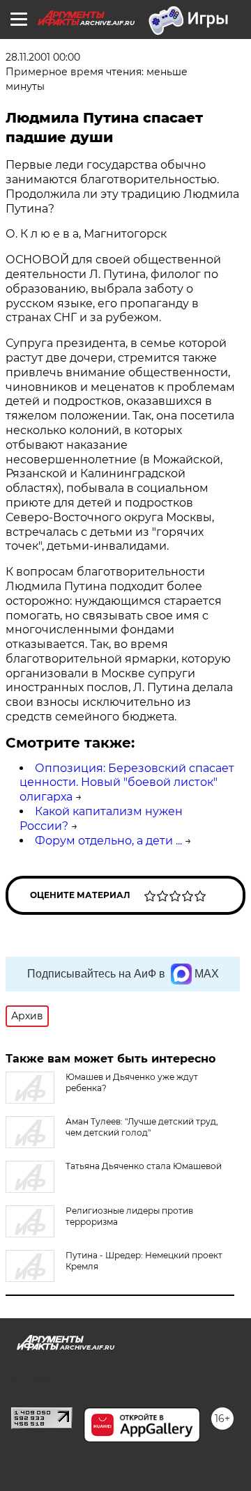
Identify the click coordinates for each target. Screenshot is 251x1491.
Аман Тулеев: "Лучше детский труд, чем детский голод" (142, 1127)
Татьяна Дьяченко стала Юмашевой (144, 1166)
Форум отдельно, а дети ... (108, 840)
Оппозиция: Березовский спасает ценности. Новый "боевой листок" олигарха (127, 783)
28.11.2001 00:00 (43, 57)
